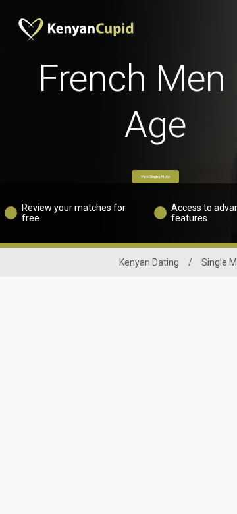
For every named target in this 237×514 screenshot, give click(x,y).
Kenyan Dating (149, 262)
